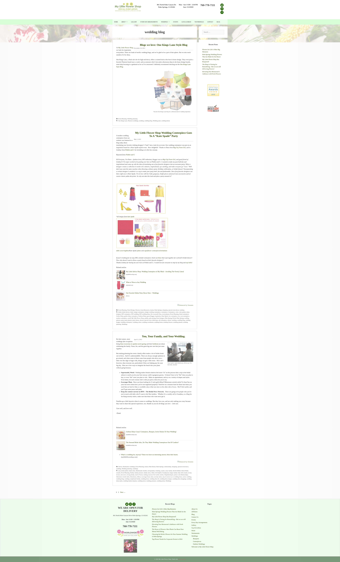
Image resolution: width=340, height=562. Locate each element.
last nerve (123, 475)
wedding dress (145, 479)
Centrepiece (171, 312)
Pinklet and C (129, 150)
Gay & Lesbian (186, 22)
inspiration (158, 316)
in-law (189, 472)
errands (118, 472)
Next (122, 492)
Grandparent (165, 472)
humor (152, 310)
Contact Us (195, 517)
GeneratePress (182, 559)
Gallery (134, 22)
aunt (119, 470)
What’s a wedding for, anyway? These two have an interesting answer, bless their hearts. (149, 454)
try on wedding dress (176, 477)
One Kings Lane (122, 120)
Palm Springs (158, 310)
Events (175, 22)
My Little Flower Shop (125, 48)
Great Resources (145, 310)
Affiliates (194, 512)
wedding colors (137, 322)
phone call (177, 475)
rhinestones (133, 477)
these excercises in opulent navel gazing (133, 344)
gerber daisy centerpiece (131, 316)
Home (116, 22)
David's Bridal (177, 470)
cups (145, 251)
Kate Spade (165, 316)
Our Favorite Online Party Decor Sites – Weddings (142, 293)
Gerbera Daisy (142, 316)
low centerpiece (173, 316)
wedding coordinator (148, 322)
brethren (155, 344)
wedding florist (158, 322)
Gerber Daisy (120, 316)
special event (147, 320)
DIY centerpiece (126, 314)
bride (131, 312)
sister (152, 477)
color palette (182, 312)
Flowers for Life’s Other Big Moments (164, 509)
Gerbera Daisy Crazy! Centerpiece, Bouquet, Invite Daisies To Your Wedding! (151, 432)
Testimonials (199, 22)
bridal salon (132, 470)
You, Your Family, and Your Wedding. (163, 336)
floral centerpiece (184, 314)
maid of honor (139, 475)
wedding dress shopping (179, 479)
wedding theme (165, 120)
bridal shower (126, 312)
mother (162, 475)
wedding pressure (151, 481)
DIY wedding (135, 314)
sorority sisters (158, 477)
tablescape (155, 320)
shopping (165, 310)
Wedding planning (132, 118)
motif (129, 318)
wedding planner (177, 322)
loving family (130, 475)
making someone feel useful (151, 475)
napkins (126, 251)
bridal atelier (124, 470)
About (123, 22)
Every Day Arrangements (149, 22)
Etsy (160, 314)
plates (139, 251)
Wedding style (157, 120)
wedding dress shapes (166, 479)
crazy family (168, 470)
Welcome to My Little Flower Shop (202, 547)
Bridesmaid (139, 470)
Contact (210, 22)
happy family (173, 472)
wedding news (142, 481)
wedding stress (161, 481)
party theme (135, 320)
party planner (128, 320)
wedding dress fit (154, 479)
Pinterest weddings (133, 120)
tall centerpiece (163, 320)
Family (132, 472)
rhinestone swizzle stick (122, 477)
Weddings (164, 22)
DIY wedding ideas (144, 314)
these (159, 258)
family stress (147, 472)
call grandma (151, 470)
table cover (119, 251)
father (153, 472)
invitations (163, 251)
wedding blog (148, 120)
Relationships (184, 475)
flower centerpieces (154, 251)
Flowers (137, 310)
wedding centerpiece (126, 322)
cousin (163, 470)
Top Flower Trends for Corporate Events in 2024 (167, 539)
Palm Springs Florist (170, 318)
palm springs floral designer (156, 318)
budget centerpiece (139, 312)
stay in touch (166, 477)
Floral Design (131, 310)
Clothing (157, 470)
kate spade (131, 216)
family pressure (139, 472)
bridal (119, 312)
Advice (120, 466)
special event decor (173, 310)
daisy (187, 312)
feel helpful (158, 472)
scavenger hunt (145, 477)
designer (118, 314)
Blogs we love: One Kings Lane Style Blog (163, 44)
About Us (194, 509)
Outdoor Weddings (199, 544)
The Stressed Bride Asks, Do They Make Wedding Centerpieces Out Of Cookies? (152, 442)
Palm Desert (152, 466)
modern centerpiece (121, 318)
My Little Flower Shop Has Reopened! (164, 516)
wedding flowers (167, 322)
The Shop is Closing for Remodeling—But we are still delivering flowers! (211, 67)
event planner (165, 314)
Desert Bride (184, 470)
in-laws (118, 475)
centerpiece (164, 312)
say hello (189, 262)
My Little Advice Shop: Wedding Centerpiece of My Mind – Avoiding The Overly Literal (155, 271)
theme (169, 320)
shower (142, 320)
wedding (141, 120)
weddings (135, 468)
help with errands (182, 472)
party (122, 320)
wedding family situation (130, 481)
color (176, 312)
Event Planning (122, 118)
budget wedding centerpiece (153, 312)
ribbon (139, 477)
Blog (218, 22)
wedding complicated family (132, 479)
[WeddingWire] (213, 85)
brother (145, 470)
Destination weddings (129, 466)
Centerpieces (197, 541)
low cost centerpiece (183, 316)
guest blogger (150, 316)
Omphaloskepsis (168, 475)
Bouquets (196, 539)
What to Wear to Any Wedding (136, 282)
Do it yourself (154, 314)
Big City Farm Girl (179, 147)
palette (146, 318)
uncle (184, 477)
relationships (167, 466)
